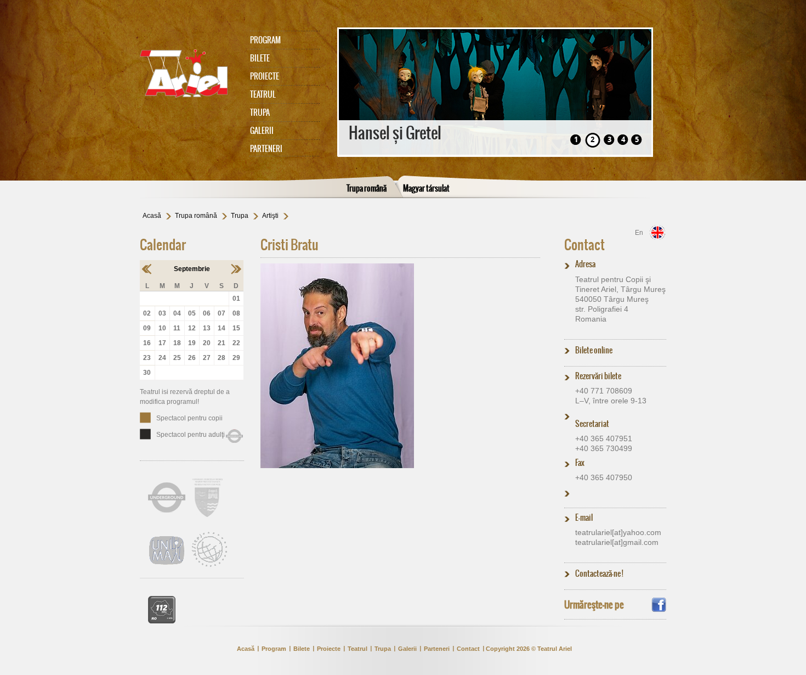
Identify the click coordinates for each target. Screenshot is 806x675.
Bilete (260, 58)
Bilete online (593, 350)
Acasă (152, 216)
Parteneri (266, 149)
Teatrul (263, 94)
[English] (657, 232)
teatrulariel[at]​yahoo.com (618, 532)
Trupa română (367, 188)
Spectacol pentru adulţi (190, 434)
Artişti (270, 216)
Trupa (260, 112)
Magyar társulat (426, 188)
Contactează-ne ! (599, 573)
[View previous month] (147, 269)
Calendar (163, 245)
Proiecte (264, 76)
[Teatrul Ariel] (189, 73)
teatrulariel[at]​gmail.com (617, 542)
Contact (584, 245)
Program (265, 40)
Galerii (262, 131)
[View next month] (236, 269)
